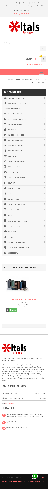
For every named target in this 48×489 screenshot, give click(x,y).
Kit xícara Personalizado (23, 378)
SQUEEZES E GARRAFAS (16, 242)
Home (10, 3)
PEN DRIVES (12, 232)
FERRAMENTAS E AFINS (16, 177)
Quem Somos (23, 3)
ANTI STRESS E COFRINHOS (17, 119)
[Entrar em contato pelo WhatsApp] (35, 476)
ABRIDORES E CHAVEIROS (17, 104)
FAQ (41, 6)
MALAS (10, 215)
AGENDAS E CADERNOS (16, 114)
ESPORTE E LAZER (14, 172)
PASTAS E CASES (14, 226)
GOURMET (11, 183)
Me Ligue (31, 6)
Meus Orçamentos (35, 65)
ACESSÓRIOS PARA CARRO (15, 108)
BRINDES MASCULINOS (16, 151)
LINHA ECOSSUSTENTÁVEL (17, 204)
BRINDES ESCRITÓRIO (15, 140)
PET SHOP (11, 237)
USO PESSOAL (13, 253)
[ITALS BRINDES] (14, 348)
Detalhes (13, 310)
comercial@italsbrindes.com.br (16, 427)
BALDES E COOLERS (15, 124)
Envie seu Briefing (15, 6)
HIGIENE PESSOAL (14, 188)
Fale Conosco (39, 3)
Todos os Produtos (16, 98)
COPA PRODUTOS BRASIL (17, 167)
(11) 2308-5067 (23, 14)
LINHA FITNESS (13, 210)
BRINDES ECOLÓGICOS (16, 135)
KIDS (9, 194)
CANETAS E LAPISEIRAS (16, 161)
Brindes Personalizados (18, 481)
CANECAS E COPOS (15, 156)
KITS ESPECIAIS (13, 199)
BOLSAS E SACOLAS (15, 130)
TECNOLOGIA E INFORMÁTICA (18, 248)
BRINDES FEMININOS (15, 145)
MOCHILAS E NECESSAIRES (17, 221)
